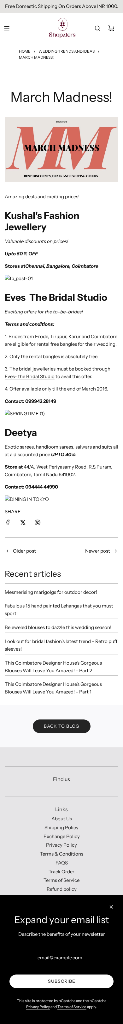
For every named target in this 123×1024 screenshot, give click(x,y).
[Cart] (111, 28)
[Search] (97, 28)
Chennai (34, 266)
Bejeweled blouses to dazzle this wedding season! (58, 627)
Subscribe (61, 981)
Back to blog (61, 726)
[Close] (111, 907)
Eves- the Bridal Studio (30, 376)
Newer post (97, 551)
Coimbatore (85, 266)
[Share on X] (23, 523)
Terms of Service (71, 1006)
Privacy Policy (38, 1006)
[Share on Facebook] (8, 523)
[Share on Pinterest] (37, 523)
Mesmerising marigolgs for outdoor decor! (51, 592)
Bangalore (57, 266)
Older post (24, 551)
